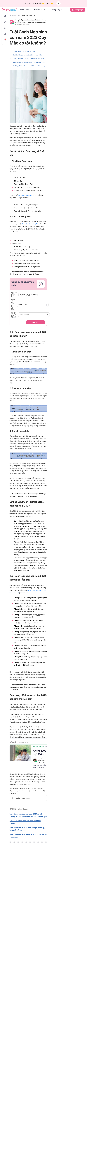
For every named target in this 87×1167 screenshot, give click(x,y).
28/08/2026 (22, 305)
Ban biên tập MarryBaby (37, 22)
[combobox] (34, 295)
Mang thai (16, 16)
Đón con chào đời (28, 16)
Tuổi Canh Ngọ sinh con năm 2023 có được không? (28, 55)
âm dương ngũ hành (25, 195)
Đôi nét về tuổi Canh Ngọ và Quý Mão (24, 51)
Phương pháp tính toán (14, 295)
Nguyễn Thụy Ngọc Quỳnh (30, 20)
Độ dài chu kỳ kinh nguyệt (13, 314)
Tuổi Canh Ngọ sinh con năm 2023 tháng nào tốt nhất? (29, 62)
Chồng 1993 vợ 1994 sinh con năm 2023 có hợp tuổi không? (40, 752)
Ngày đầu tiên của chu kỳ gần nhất (13, 305)
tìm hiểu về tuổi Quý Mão (30, 224)
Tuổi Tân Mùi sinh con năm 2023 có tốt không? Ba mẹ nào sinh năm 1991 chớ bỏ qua (28, 687)
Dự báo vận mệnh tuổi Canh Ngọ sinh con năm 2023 (28, 58)
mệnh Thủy (36, 263)
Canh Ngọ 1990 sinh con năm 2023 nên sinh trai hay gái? (29, 66)
